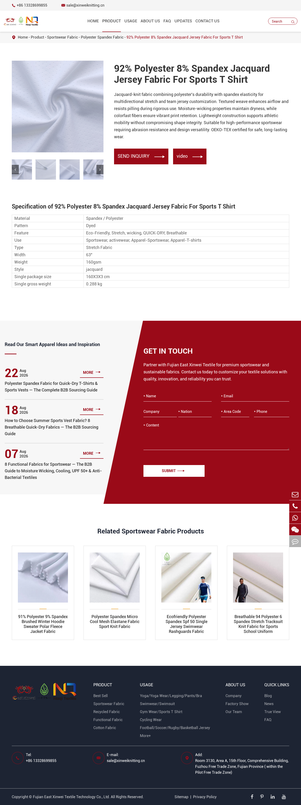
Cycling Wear (151, 720)
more (92, 372)
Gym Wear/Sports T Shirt (161, 712)
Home (93, 21)
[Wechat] (295, 518)
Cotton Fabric (104, 728)
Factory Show (237, 704)
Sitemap (181, 797)
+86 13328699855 (29, 5)
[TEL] (295, 506)
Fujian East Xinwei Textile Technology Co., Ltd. (71, 797)
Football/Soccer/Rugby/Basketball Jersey (175, 728)
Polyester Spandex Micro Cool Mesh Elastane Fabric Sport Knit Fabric (114, 621)
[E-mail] (295, 494)
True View (272, 712)
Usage (130, 21)
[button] (15, 169)
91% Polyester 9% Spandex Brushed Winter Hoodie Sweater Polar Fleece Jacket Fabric (43, 624)
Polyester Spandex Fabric (102, 37)
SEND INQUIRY (141, 156)
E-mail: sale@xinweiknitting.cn (126, 758)
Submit (173, 471)
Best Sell (100, 696)
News (268, 704)
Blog (268, 696)
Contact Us (207, 21)
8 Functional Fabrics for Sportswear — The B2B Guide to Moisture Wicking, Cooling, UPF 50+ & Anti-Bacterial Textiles (53, 471)
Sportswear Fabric (62, 37)
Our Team (234, 712)
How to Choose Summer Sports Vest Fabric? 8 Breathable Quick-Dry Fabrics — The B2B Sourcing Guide (51, 427)
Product (37, 37)
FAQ (167, 21)
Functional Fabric (108, 720)
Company (234, 696)
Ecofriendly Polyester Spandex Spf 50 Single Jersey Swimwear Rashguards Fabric (186, 624)
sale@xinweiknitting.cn (82, 5)
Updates (183, 21)
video (190, 156)
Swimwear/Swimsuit (157, 704)
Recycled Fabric (106, 712)
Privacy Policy (205, 797)
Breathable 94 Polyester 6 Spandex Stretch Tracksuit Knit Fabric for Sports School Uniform (258, 624)
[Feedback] (295, 541)
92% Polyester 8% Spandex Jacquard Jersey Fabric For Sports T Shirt (185, 37)
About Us (150, 21)
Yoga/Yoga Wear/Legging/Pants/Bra (171, 696)
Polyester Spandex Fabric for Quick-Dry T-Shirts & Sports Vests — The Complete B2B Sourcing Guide (51, 386)
